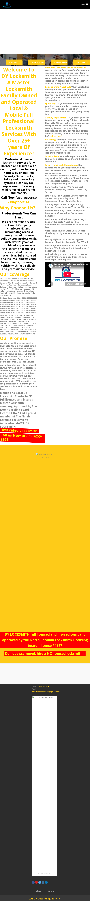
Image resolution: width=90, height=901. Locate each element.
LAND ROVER (22, 323)
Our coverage (15, 274)
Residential (38, 62)
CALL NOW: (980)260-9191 (45, 898)
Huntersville (23, 283)
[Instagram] (43, 882)
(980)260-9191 (18, 202)
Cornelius (22, 285)
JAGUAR (3, 323)
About (38, 891)
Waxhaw (13, 285)
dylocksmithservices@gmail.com (46, 692)
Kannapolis (31, 285)
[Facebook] (33, 882)
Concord (33, 283)
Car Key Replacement (56, 204)
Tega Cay (21, 293)
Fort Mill (12, 293)
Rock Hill (3, 293)
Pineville (4, 285)
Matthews (12, 283)
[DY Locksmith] (34, 4)
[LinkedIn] (46, 882)
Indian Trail (5, 289)
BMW (3, 317)
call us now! (56, 136)
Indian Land (10, 291)
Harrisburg (32, 287)
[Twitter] (39, 882)
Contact (51, 891)
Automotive (60, 62)
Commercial (15, 62)
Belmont (3, 287)
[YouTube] (36, 882)
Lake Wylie (30, 293)
